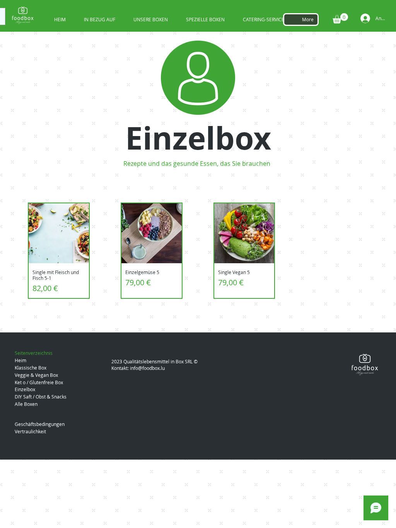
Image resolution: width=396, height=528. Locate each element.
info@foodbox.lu (147, 368)
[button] (340, 18)
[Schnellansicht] (59, 233)
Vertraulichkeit (30, 431)
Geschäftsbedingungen (40, 424)
